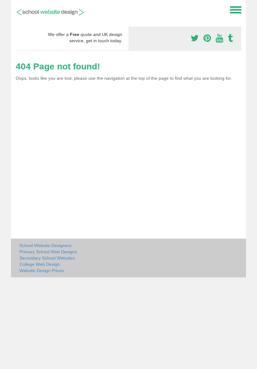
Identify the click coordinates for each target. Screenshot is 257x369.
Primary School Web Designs (48, 251)
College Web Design (39, 264)
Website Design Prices (41, 270)
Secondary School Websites (47, 257)
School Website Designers (45, 245)
